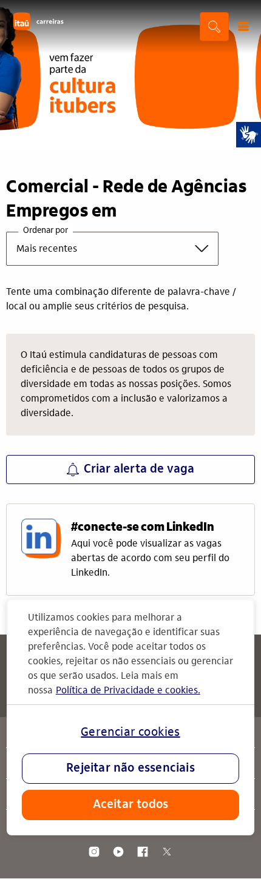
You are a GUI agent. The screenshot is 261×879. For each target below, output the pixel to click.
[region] (131, 717)
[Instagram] (94, 852)
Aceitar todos (131, 805)
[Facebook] (143, 852)
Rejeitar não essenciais (130, 769)
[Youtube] (118, 852)
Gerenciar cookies (130, 733)
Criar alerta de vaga (139, 469)
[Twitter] (167, 852)
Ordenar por (45, 231)
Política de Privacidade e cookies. (128, 691)
